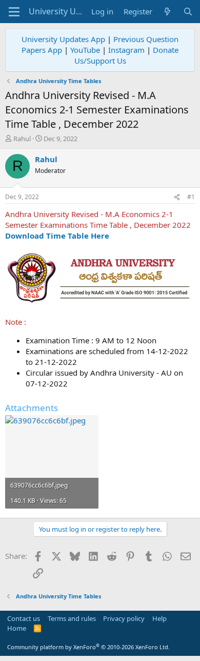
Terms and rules (72, 618)
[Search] (188, 11)
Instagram (126, 50)
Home (16, 628)
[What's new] (167, 11)
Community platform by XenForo (88, 647)
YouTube (85, 50)
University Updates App (63, 39)
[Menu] (14, 12)
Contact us (23, 618)
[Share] (177, 197)
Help (159, 618)
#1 (191, 196)
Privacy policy (124, 618)
